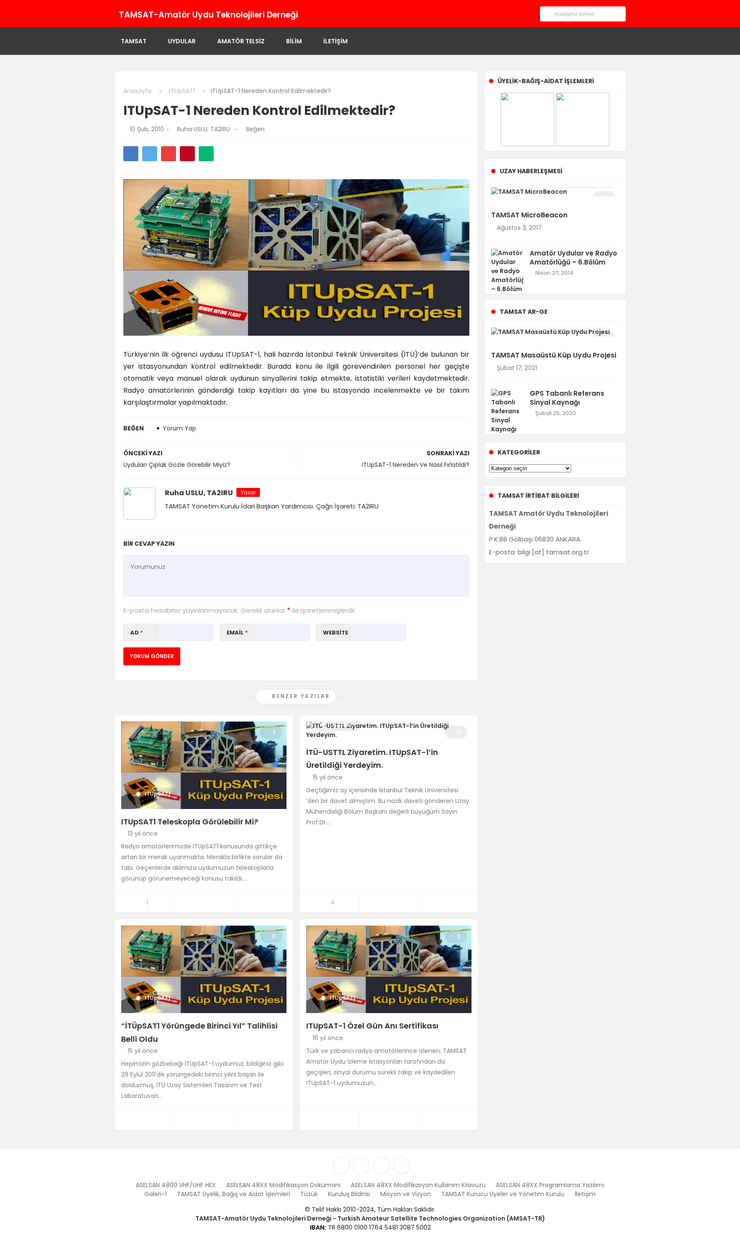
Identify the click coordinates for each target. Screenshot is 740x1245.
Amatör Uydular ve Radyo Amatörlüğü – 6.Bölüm (573, 258)
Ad (136, 633)
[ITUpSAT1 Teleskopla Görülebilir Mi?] (203, 764)
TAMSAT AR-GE (524, 311)
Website (335, 633)
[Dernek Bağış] (582, 118)
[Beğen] (241, 129)
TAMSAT (133, 41)
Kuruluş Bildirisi (349, 1194)
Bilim (294, 41)
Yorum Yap (179, 428)
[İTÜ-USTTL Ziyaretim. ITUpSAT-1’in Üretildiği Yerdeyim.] (388, 729)
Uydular (182, 41)
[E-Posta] (344, 13)
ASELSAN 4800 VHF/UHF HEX (176, 1185)
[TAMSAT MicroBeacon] (529, 191)
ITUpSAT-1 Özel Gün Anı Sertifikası (372, 1025)
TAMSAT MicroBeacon (529, 215)
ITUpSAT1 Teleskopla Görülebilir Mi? (189, 821)
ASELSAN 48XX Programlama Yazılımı (550, 1185)
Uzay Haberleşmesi (531, 171)
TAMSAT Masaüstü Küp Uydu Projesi (553, 355)
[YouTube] (333, 13)
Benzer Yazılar (300, 696)
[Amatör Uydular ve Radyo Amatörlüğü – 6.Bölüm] (507, 270)
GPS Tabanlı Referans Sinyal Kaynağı (567, 398)
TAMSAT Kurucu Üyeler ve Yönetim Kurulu (502, 1194)
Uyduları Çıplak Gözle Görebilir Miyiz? (176, 464)
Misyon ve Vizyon (405, 1194)
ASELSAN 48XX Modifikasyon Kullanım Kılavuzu (418, 1185)
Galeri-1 (155, 1194)
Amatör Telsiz (241, 41)
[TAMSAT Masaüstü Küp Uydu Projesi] (550, 332)
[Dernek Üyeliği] (527, 118)
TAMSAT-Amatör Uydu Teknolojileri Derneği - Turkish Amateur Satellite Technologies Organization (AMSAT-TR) (370, 1218)
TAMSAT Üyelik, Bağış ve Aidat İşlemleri (233, 1194)
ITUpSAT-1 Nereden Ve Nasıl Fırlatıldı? (415, 464)
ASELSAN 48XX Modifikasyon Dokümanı (283, 1185)
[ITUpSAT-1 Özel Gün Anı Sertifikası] (388, 969)
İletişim (335, 41)
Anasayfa (137, 91)
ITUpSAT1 (182, 91)
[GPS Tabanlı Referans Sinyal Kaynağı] (507, 411)
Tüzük (309, 1194)
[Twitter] (322, 13)
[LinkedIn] (311, 13)
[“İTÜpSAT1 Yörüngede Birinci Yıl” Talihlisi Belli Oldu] (203, 969)
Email (237, 633)
